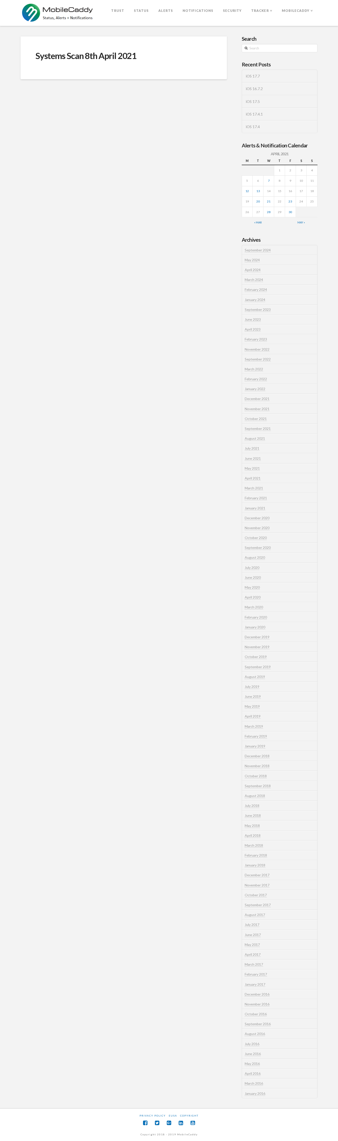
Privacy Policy (153, 1115)
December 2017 (257, 875)
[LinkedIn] (181, 1122)
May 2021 (252, 468)
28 (268, 212)
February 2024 (256, 289)
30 (290, 212)
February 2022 (256, 379)
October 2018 (256, 776)
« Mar (258, 222)
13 (258, 191)
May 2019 (252, 706)
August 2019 (255, 677)
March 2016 (254, 1083)
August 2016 (255, 1034)
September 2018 (258, 786)
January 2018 (255, 865)
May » (301, 222)
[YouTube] (193, 1122)
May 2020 (252, 587)
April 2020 (253, 597)
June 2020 (253, 577)
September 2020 (258, 547)
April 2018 (253, 835)
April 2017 (253, 954)
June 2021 (253, 458)
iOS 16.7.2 (254, 88)
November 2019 (257, 647)
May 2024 (252, 260)
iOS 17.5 (253, 101)
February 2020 (256, 617)
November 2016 (257, 1004)
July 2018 (252, 805)
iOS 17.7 (253, 76)
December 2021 (257, 399)
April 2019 (253, 716)
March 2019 (254, 726)
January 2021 (255, 508)
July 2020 (252, 567)
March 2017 (254, 964)
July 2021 (252, 448)
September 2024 (258, 250)
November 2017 (257, 885)
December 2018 (257, 756)
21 (268, 201)
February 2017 (256, 974)
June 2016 (253, 1054)
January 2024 (255, 300)
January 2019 (255, 746)
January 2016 (255, 1093)
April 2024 (253, 270)
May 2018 (252, 825)
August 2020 (255, 557)
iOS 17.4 (253, 126)
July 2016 (252, 1044)
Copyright (189, 1115)
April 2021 (253, 478)
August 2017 (255, 915)
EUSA (173, 1115)
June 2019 (253, 696)
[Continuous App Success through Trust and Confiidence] (58, 13)
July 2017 (252, 924)
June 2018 (253, 815)
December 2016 (257, 994)
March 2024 (254, 280)
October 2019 (256, 657)
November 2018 (257, 766)
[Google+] (169, 1122)
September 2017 (258, 905)
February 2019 (256, 736)
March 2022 (254, 369)
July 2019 (252, 686)
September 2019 (258, 667)
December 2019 (257, 637)
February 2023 (256, 339)
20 (258, 201)
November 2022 (257, 349)
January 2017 (255, 984)
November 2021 (257, 409)
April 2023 (253, 329)
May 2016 (252, 1063)
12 (247, 191)
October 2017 (256, 895)
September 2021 (258, 428)
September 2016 (258, 1024)
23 (290, 201)
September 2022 (258, 359)
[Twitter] (157, 1122)
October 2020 (256, 538)
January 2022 (255, 389)
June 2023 (253, 319)
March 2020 (254, 607)
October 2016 (256, 1014)
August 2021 (255, 438)
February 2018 (256, 855)
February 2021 (256, 498)
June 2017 (253, 935)
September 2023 (258, 309)
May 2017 (252, 944)
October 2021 (256, 419)
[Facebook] (145, 1122)
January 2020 (255, 627)
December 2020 (257, 518)
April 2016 (253, 1073)
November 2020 (257, 528)
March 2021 (254, 488)
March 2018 (254, 845)
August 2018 (255, 796)
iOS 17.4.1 (254, 114)
